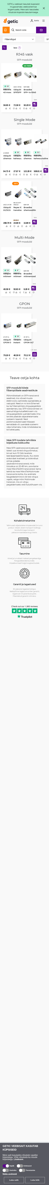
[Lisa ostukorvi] (33, 359)
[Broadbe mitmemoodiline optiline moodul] (29, 260)
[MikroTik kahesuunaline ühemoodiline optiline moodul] (40, 141)
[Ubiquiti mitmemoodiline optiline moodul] (9, 260)
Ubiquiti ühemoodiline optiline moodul (8, 158)
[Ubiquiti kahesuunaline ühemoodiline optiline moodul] (19, 141)
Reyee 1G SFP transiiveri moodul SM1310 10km (19, 211)
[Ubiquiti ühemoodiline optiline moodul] (9, 141)
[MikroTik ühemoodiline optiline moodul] (30, 141)
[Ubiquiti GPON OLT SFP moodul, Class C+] (29, 327)
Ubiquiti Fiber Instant (19, 342)
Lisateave (18, 1159)
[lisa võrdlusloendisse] (5, 111)
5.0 (17, 152)
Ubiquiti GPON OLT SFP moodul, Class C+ (29, 344)
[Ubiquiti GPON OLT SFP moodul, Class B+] (9, 327)
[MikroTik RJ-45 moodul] (9, 74)
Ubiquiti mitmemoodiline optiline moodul (8, 277)
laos (15, 48)
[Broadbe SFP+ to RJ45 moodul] (29, 74)
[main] (11, 21)
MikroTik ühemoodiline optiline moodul (29, 158)
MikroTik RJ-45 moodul (8, 90)
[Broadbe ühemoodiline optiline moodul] (29, 193)
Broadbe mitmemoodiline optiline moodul (29, 277)
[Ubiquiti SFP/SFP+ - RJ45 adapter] (19, 74)
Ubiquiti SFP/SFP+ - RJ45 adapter (19, 91)
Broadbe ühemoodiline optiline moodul (29, 211)
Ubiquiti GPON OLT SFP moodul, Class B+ (8, 344)
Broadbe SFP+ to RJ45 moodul (29, 91)
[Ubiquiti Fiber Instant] (19, 327)
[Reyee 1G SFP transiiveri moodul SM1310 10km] (19, 193)
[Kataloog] (6, 30)
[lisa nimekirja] (33, 111)
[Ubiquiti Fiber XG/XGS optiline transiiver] (9, 193)
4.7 (17, 271)
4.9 (7, 85)
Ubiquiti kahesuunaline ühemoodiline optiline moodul (19, 158)
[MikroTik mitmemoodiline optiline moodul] (19, 260)
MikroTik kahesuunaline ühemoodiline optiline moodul (40, 158)
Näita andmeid (10, 1174)
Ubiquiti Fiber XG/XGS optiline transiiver (9, 211)
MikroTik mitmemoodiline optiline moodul (19, 277)
